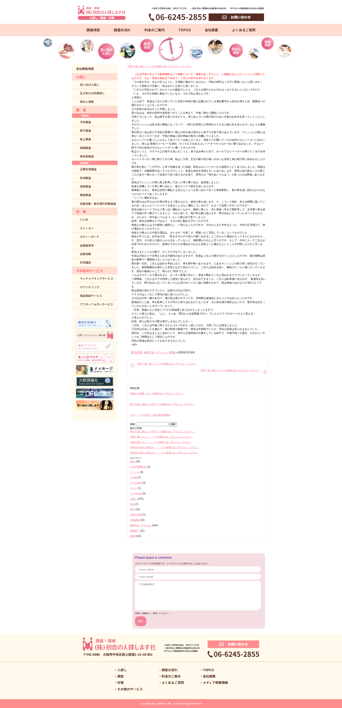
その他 (133, 477)
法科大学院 (136, 514)
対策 (120, 682)
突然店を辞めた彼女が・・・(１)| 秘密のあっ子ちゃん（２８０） (164, 452)
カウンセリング (89, 287)
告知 (132, 504)
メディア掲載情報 (215, 682)
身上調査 (85, 139)
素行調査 (85, 130)
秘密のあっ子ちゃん (155, 352)
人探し (133, 498)
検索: (132, 424)
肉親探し (135, 530)
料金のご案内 (154, 29)
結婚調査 (85, 148)
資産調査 (85, 186)
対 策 (81, 211)
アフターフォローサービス (96, 304)
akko (132, 461)
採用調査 (85, 178)
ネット (133, 488)
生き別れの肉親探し (92, 93)
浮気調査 (137, 352)
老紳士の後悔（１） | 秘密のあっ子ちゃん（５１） (157, 393)
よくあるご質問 (244, 29)
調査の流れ (122, 29)
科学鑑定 (85, 262)
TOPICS (185, 29)
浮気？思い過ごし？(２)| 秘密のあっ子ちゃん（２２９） (159, 66)
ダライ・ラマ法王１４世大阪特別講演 (150, 415)
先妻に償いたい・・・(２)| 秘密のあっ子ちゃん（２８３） (161, 436)
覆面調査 (85, 195)
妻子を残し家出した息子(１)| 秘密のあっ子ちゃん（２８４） (162, 404)
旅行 (132, 509)
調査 (171, 352)
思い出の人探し (89, 85)
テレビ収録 (136, 482)
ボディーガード (89, 237)
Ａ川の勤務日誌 (138, 466)
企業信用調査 (88, 169)
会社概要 (211, 29)
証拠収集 (85, 254)
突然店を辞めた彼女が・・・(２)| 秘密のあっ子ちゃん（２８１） (164, 447)
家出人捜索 (87, 102)
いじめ (84, 219)
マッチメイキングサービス (96, 278)
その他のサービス (89, 270)
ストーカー (87, 228)
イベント (135, 472)
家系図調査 (87, 156)
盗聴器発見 (87, 245)
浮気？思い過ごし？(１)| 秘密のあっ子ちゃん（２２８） (167, 363)
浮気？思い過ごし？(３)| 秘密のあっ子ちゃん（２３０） (230, 370)
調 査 (81, 109)
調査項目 (93, 29)
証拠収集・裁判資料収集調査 (98, 204)
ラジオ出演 (136, 493)
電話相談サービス (91, 296)
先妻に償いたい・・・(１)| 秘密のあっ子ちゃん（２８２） (161, 442)
